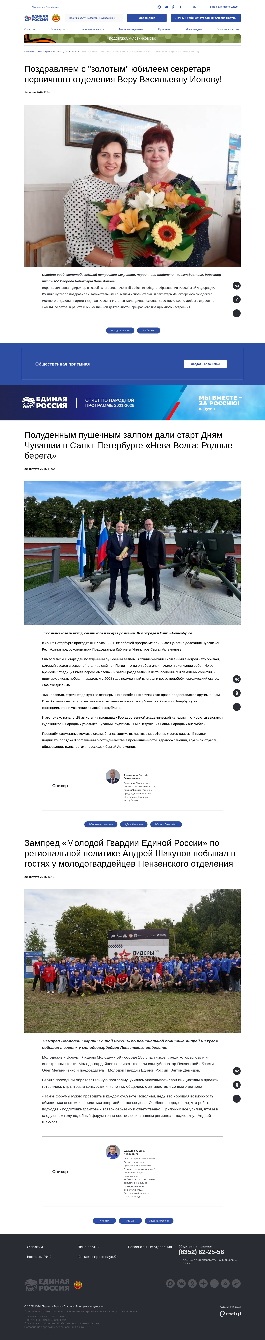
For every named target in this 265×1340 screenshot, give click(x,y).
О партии (29, 29)
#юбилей (148, 330)
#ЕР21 (130, 1220)
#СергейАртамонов (101, 824)
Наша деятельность (92, 29)
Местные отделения (131, 29)
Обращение (147, 18)
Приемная (164, 29)
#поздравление (120, 330)
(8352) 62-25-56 (201, 1252)
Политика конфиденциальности (45, 1319)
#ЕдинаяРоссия (159, 1220)
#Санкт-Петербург (166, 824)
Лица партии (57, 29)
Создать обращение (205, 364)
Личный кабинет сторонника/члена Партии (205, 18)
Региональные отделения (150, 1247)
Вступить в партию (228, 29)
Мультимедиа (194, 29)
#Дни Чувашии (134, 824)
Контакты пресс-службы (98, 1257)
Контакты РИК (39, 1257)
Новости (71, 51)
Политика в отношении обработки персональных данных (61, 1323)
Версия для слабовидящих (224, 7)
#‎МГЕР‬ (104, 1220)
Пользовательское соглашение (44, 1316)
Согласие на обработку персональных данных (54, 1327)
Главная (29, 51)
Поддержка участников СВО (132, 38)
